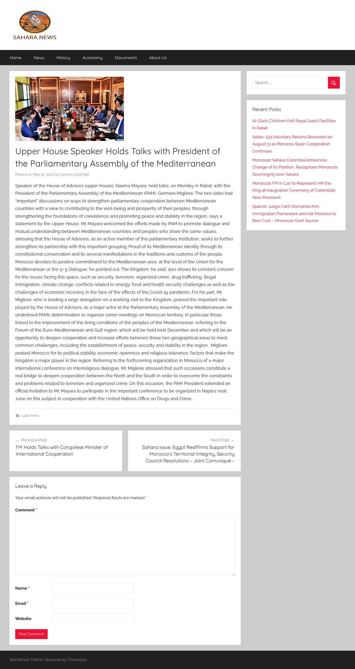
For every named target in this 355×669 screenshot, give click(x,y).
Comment (26, 510)
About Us (158, 57)
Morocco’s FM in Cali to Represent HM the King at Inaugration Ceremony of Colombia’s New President (293, 190)
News (39, 57)
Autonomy (93, 57)
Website (23, 618)
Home (15, 57)
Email (21, 603)
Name (22, 588)
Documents (126, 57)
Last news (30, 415)
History (63, 57)
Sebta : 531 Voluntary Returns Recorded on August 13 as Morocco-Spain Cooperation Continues (292, 144)
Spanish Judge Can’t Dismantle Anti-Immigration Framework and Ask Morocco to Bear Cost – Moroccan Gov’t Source (294, 213)
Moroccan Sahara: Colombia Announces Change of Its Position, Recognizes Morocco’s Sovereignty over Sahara (294, 167)
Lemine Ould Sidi (74, 174)
